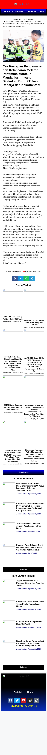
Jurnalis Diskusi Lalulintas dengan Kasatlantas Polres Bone (28, 525)
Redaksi (18, 692)
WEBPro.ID (32, 706)
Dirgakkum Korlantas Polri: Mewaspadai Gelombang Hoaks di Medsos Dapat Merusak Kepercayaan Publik (34, 455)
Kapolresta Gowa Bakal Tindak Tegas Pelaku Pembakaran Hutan (30, 603)
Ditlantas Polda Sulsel (33, 272)
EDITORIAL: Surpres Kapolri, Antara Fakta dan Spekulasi (13, 407)
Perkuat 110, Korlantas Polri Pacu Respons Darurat (34, 322)
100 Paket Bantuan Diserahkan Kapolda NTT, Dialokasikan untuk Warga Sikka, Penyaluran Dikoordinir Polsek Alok (13, 363)
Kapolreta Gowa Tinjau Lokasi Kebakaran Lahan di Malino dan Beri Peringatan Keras (30, 643)
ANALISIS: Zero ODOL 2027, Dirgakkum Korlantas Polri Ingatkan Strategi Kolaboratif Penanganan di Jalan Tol (34, 364)
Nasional (19, 11)
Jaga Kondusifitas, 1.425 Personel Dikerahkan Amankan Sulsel (30, 583)
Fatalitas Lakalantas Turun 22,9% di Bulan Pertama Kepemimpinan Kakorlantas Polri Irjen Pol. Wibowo (34, 410)
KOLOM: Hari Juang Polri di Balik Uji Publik (13, 318)
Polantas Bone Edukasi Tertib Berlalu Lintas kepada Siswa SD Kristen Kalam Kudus (29, 547)
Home (7, 11)
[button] (15, 278)
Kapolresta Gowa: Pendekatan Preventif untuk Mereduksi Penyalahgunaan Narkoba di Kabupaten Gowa (30, 507)
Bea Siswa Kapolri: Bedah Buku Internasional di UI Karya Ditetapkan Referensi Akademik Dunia (30, 487)
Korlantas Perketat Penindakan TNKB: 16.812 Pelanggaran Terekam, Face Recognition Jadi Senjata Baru (13, 455)
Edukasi (32, 11)
